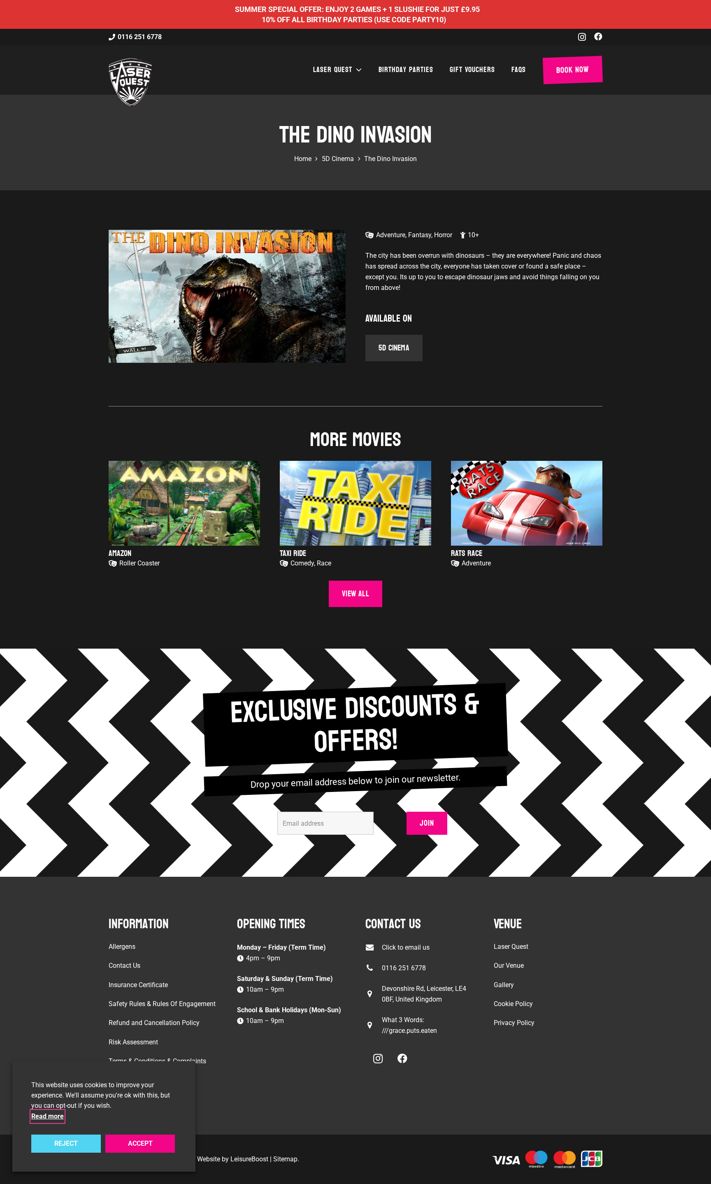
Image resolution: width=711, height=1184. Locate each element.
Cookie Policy (513, 1004)
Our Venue (509, 965)
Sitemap (285, 1159)
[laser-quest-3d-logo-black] (130, 82)
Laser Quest (511, 946)
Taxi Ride (293, 553)
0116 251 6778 (404, 968)
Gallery (504, 985)
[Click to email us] (373, 947)
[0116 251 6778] (373, 968)
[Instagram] (582, 37)
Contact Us (124, 965)
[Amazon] (184, 503)
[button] (357, 70)
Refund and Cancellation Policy (154, 1023)
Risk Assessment (133, 1042)
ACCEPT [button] (140, 1143)
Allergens (122, 946)
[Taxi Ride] (355, 503)
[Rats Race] (526, 503)
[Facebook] (598, 37)
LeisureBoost (249, 1159)
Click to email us (406, 947)
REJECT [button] (66, 1143)
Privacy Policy (514, 1023)
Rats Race (466, 553)
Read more (47, 1116)
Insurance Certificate (138, 985)
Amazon (120, 553)
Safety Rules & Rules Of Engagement (162, 1004)
